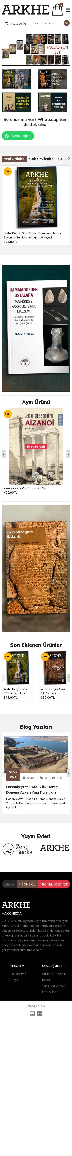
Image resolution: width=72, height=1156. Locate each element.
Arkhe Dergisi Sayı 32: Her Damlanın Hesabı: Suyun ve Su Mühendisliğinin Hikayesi (32, 235)
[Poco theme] (25, 10)
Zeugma (9, 488)
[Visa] (40, 1013)
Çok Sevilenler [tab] (41, 158)
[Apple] (16, 79)
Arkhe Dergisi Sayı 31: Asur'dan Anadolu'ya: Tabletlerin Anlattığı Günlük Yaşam (53, 691)
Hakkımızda (18, 974)
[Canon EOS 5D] (36, 568)
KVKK (46, 980)
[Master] (32, 1013)
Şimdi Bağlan (20, 136)
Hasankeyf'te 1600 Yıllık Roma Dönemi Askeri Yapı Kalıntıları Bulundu (32, 790)
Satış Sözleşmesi (54, 986)
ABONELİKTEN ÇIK (54, 884)
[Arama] (67, 23)
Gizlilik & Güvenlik (54, 974)
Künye (14, 980)
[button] (68, 9)
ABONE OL (27, 884)
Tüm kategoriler (16, 23)
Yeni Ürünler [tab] (14, 158)
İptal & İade (50, 992)
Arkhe (30, 778)
